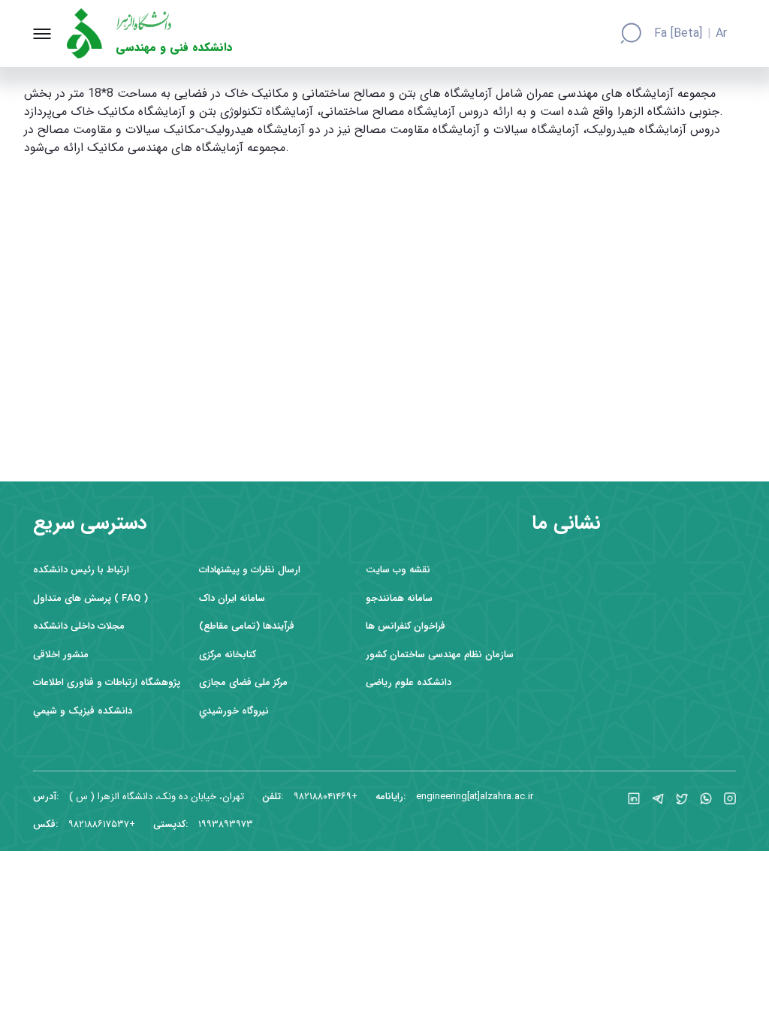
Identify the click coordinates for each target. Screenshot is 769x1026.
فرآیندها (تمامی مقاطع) (246, 626)
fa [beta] (678, 34)
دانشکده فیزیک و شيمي (82, 711)
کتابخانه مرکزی (227, 654)
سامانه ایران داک (232, 598)
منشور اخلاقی (61, 654)
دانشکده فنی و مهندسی (174, 47)
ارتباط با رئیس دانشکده (81, 570)
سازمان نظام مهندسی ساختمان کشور (440, 654)
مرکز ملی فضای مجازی (243, 682)
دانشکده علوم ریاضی (408, 682)
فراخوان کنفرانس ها (405, 626)
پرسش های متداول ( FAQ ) (90, 598)
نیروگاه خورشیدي (234, 711)
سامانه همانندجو (399, 598)
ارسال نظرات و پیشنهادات (249, 570)
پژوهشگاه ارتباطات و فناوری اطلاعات (106, 682)
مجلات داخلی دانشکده (79, 626)
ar (721, 34)
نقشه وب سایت (398, 570)
